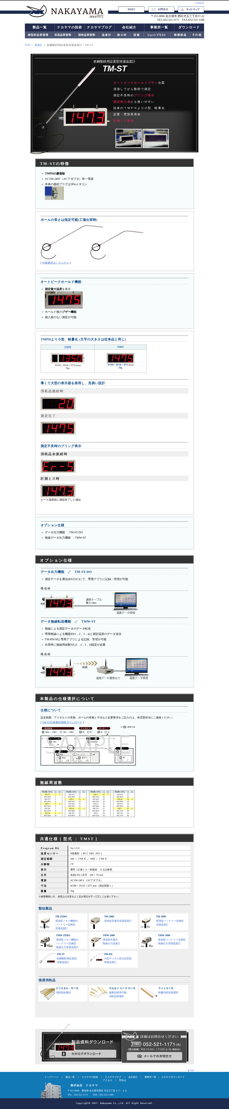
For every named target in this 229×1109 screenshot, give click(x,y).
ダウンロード (189, 27)
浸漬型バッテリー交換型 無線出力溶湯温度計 (172, 939)
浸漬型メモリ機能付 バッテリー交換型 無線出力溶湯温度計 (67, 941)
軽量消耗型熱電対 (168, 990)
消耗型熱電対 (67, 990)
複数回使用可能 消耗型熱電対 (122, 992)
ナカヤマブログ (99, 27)
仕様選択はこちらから (55, 262)
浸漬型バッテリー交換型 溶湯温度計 (170, 920)
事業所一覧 (159, 27)
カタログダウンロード (173, 1077)
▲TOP (190, 1070)
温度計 (39, 45)
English (200, 2)
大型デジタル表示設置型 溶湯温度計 (117, 958)
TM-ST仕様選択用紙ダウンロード (62, 722)
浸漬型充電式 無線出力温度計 (111, 939)
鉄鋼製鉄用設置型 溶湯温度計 (67, 958)
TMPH (67, 347)
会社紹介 (129, 27)
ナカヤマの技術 (69, 27)
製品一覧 (40, 27)
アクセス (107, 1080)
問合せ (122, 1080)
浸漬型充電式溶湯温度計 (118, 918)
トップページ (52, 1077)
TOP (27, 45)
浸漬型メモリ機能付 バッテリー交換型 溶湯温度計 (66, 922)
